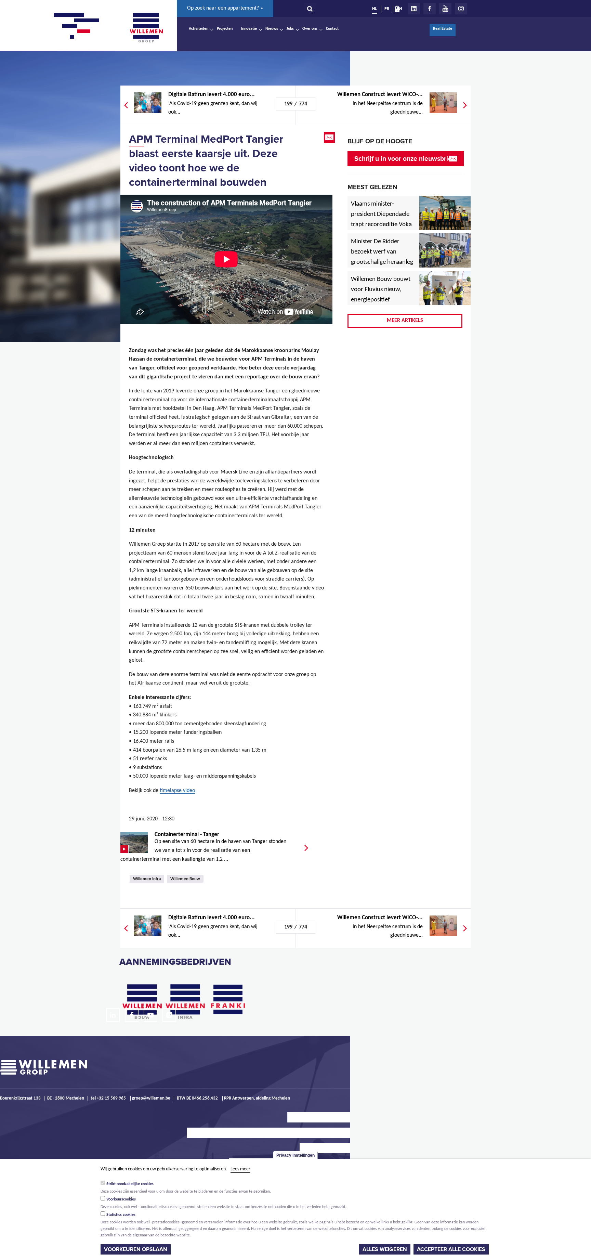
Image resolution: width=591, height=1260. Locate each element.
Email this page (330, 137)
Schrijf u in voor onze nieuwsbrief (404, 159)
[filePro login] (399, 10)
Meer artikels (405, 320)
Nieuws (271, 29)
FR (386, 8)
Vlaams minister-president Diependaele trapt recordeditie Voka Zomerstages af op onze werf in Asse (382, 225)
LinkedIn (414, 8)
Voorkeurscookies (121, 1199)
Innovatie (249, 29)
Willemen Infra (147, 879)
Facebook (429, 8)
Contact (332, 29)
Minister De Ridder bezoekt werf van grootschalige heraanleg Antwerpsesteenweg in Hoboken (382, 262)
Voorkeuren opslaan (135, 1249)
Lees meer (240, 1169)
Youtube (445, 8)
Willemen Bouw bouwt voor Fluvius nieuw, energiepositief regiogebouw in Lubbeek (380, 300)
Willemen (146, 27)
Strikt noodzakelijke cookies (130, 1184)
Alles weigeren (385, 1249)
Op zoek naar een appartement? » (225, 8)
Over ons (309, 29)
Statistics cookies (120, 1215)
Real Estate (442, 29)
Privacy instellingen (295, 1155)
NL (374, 8)
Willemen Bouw (185, 879)
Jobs (290, 29)
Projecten (225, 29)
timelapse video (177, 790)
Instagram (461, 8)
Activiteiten (198, 29)
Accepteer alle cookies (451, 1249)
